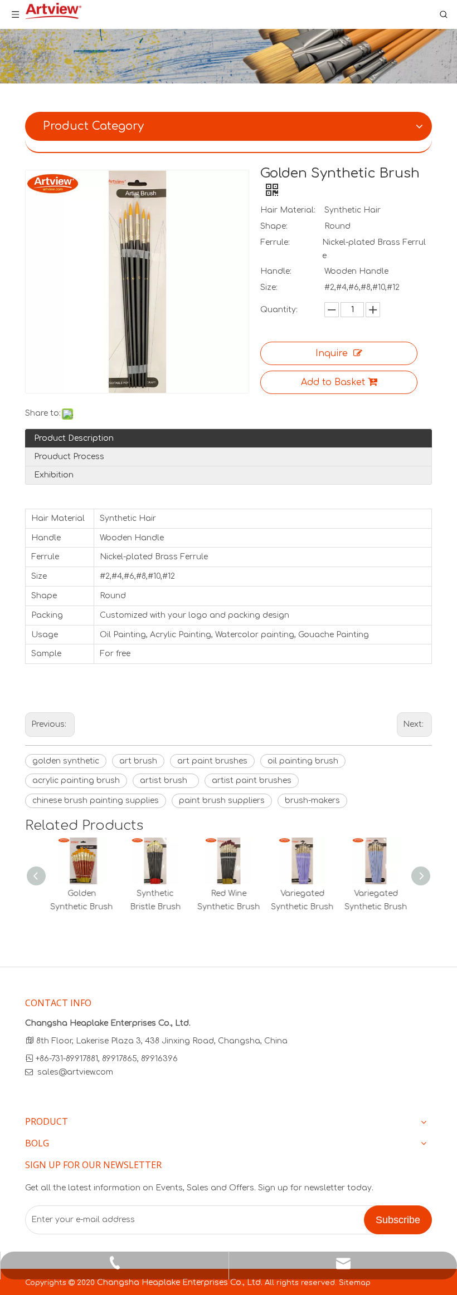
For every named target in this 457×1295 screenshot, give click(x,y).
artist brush (166, 780)
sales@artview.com (75, 1072)
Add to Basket (333, 382)
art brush (138, 761)
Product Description (74, 438)
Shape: (274, 226)
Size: (269, 287)
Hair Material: (287, 210)
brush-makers (312, 800)
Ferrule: (275, 242)
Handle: (275, 271)
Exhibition (54, 475)
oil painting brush (303, 761)
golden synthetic (65, 761)
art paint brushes (212, 761)
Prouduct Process (69, 456)
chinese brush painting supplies (95, 800)
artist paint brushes (251, 780)
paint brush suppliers (222, 800)
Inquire (331, 353)
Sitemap (355, 1283)
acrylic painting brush (76, 780)
